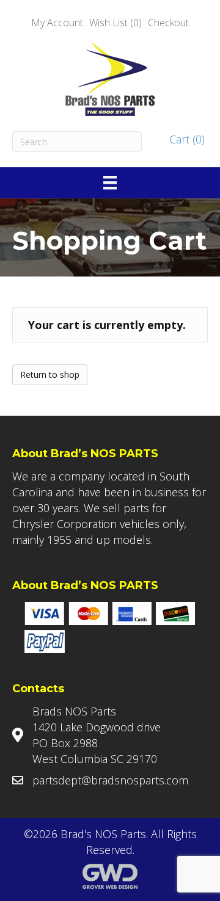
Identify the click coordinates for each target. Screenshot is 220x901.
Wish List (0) (115, 22)
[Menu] (110, 182)
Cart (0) (185, 139)
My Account (57, 22)
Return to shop (49, 374)
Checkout (168, 22)
